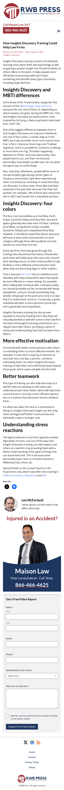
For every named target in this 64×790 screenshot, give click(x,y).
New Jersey (30, 475)
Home (32, 752)
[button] (58, 31)
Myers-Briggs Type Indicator (35, 106)
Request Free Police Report (21, 726)
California (8, 475)
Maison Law (32, 571)
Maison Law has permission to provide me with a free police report (34, 717)
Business (16, 55)
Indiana (19, 475)
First (8, 611)
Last (8, 622)
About (32, 767)
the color (26, 274)
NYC (44, 475)
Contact (32, 757)
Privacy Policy (32, 762)
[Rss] (38, 742)
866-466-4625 (16, 30)
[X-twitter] (25, 742)
